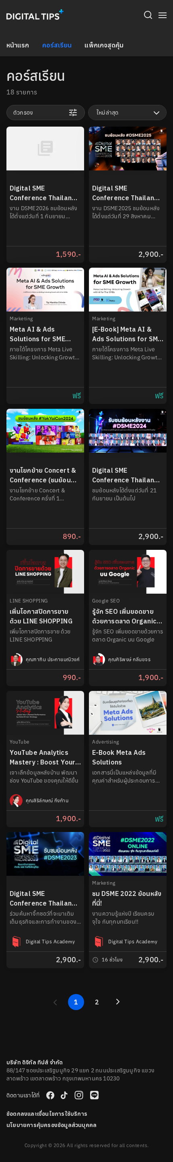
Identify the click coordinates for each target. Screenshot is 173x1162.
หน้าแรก (17, 45)
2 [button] (97, 1002)
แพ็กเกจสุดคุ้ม (104, 45)
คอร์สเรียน (57, 45)
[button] (55, 1002)
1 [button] (76, 1002)
